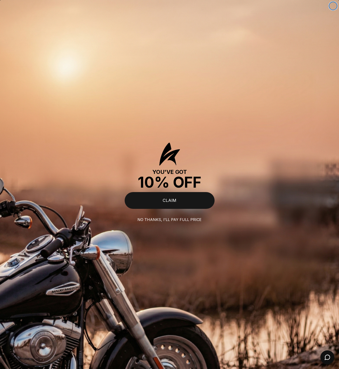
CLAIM (169, 200)
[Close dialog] (333, 6)
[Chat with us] (327, 357)
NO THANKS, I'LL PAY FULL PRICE (169, 219)
